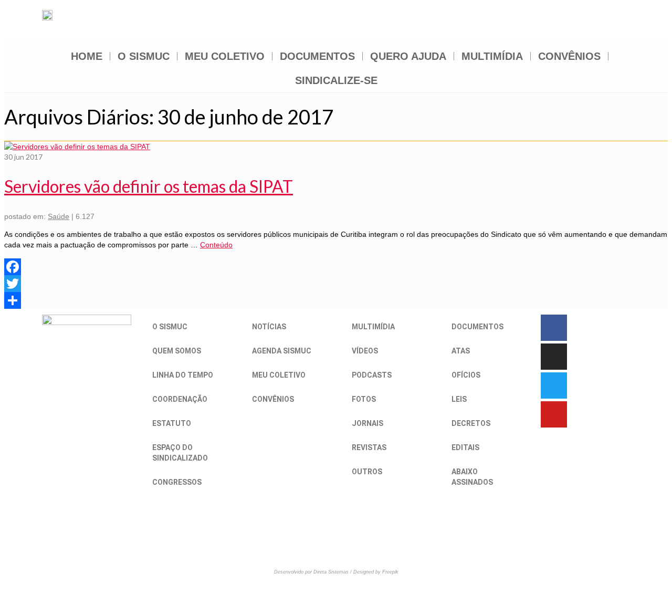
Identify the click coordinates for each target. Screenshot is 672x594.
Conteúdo (216, 245)
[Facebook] (336, 266)
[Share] (336, 300)
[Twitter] (336, 283)
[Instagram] (554, 356)
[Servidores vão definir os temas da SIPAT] (77, 146)
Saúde (58, 216)
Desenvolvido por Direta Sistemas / (313, 572)
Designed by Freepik (375, 572)
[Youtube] (554, 414)
